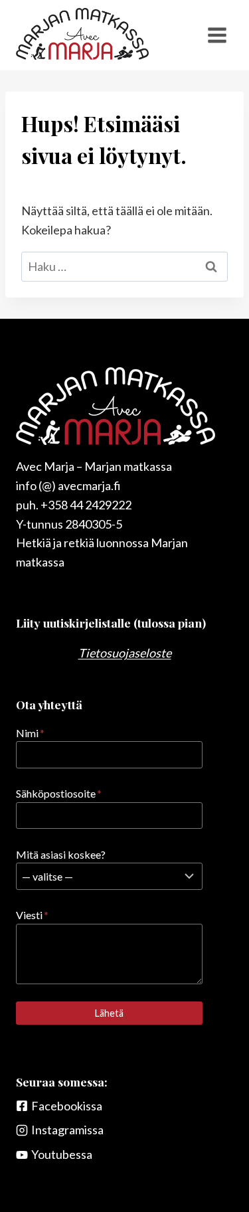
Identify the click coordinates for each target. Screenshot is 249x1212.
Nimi (30, 733)
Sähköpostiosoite (59, 793)
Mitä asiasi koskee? (61, 854)
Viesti (32, 915)
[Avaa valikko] (217, 35)
